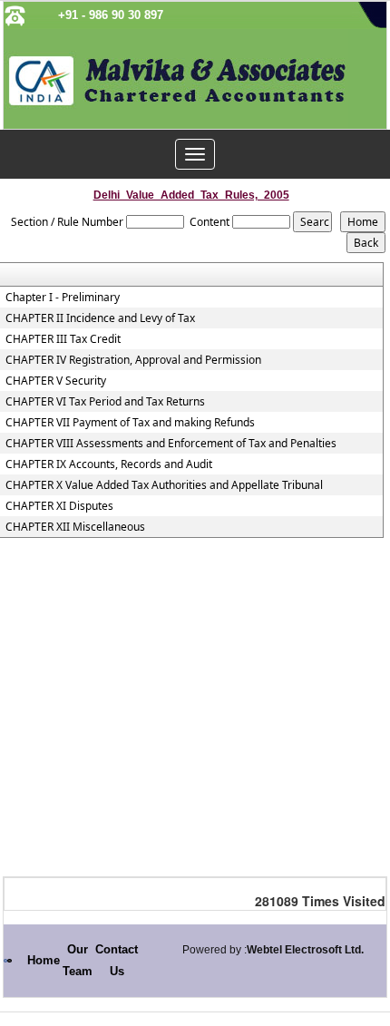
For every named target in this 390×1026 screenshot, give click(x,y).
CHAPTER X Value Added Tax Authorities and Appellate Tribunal (164, 485)
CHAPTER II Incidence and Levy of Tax (100, 318)
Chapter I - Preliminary (62, 297)
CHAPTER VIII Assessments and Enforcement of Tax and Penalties (170, 443)
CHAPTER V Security (55, 381)
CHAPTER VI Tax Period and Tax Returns (105, 402)
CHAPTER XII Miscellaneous (75, 527)
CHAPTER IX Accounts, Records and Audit (108, 464)
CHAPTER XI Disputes (59, 506)
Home (43, 960)
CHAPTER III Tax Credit (63, 339)
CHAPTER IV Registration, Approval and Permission (133, 360)
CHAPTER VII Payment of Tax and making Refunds (130, 422)
